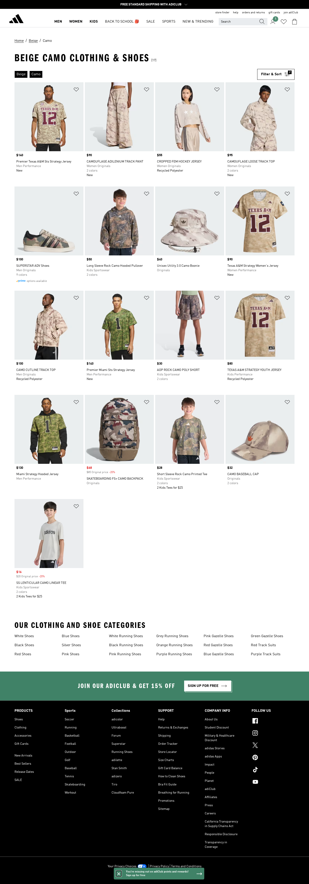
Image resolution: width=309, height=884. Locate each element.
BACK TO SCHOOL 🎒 (122, 22)
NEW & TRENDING (198, 22)
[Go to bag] (294, 21)
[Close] (118, 874)
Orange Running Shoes (174, 645)
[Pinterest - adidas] (273, 758)
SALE (150, 22)
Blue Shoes (71, 636)
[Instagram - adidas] (273, 734)
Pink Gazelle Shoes (219, 636)
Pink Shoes (70, 654)
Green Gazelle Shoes (267, 636)
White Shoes (24, 636)
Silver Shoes (71, 645)
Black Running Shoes (126, 645)
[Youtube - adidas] (273, 782)
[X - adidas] (273, 746)
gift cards (274, 12)
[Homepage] (16, 19)
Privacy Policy (159, 866)
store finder (222, 12)
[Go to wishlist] (283, 21)
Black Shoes (24, 645)
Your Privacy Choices (122, 866)
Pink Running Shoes (125, 654)
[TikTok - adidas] (273, 770)
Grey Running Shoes (172, 636)
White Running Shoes (126, 636)
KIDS (94, 22)
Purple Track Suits (265, 654)
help (235, 12)
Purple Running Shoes (174, 654)
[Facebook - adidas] (273, 721)
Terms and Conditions (186, 866)
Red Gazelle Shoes (218, 645)
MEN (58, 22)
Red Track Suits (263, 645)
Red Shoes (22, 654)
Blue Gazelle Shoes (219, 654)
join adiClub (291, 12)
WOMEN (75, 22)
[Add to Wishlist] (76, 90)
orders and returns (253, 12)
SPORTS (168, 22)
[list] (135, 74)
